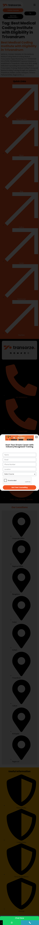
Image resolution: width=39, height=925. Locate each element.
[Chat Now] (12, 922)
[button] (36, 437)
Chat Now (19, 918)
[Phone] (30, 922)
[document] (19, 462)
